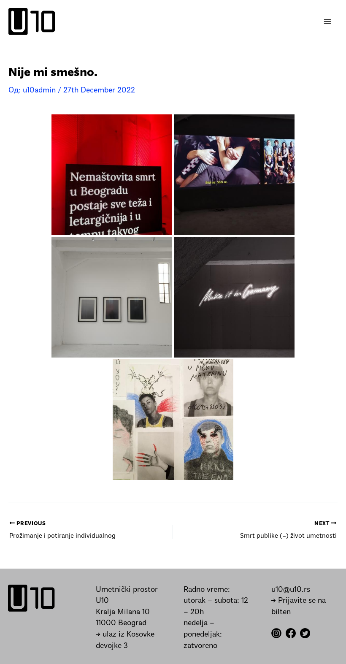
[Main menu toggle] (327, 21)
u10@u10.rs (290, 590)
